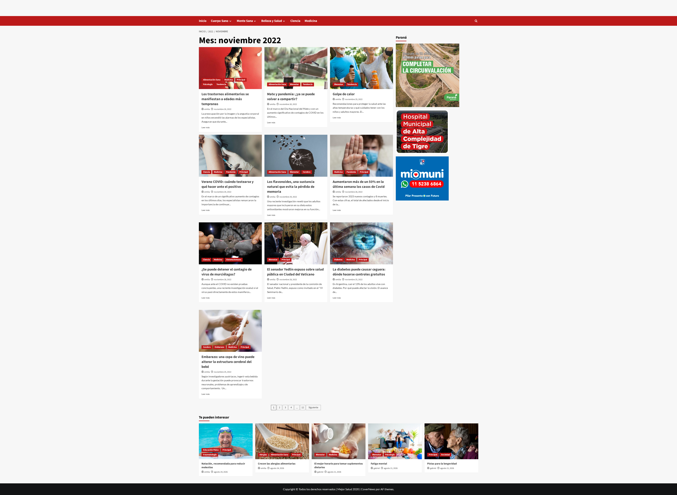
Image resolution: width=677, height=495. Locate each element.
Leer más (206, 127)
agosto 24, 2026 (221, 471)
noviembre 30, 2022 (222, 109)
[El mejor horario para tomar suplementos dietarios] (338, 441)
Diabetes (338, 259)
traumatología (209, 454)
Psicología (207, 84)
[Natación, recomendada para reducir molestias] (226, 441)
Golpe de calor (344, 94)
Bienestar (294, 84)
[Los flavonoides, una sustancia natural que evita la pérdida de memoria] (295, 156)
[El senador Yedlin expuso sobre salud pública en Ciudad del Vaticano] (295, 243)
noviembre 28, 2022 (353, 191)
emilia (207, 109)
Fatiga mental (379, 464)
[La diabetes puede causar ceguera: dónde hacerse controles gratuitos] (361, 243)
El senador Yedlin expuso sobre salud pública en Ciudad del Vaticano (295, 272)
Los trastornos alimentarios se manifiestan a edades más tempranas (225, 99)
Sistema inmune (233, 259)
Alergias (263, 454)
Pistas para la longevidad (442, 464)
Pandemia (230, 172)
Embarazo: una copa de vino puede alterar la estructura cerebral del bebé (228, 361)
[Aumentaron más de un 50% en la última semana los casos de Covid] (361, 156)
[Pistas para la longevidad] (451, 441)
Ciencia (295, 21)
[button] (476, 21)
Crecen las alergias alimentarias (276, 464)
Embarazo (219, 347)
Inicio (202, 21)
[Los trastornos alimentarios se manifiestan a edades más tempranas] (230, 68)
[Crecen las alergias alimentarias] (282, 441)
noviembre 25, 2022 (353, 279)
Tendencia (221, 84)
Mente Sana (245, 21)
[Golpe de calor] (361, 68)
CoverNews (368, 489)
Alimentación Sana (211, 79)
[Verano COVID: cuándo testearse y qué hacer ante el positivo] (230, 156)
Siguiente (313, 407)
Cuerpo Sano (219, 21)
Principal (241, 79)
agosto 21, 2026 (334, 471)
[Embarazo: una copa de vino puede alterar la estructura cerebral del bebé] (230, 331)
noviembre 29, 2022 (353, 99)
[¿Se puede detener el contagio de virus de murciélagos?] (230, 243)
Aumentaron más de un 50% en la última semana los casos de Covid (359, 184)
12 (302, 407)
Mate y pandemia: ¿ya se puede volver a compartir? (291, 97)
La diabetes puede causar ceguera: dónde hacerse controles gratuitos (359, 272)
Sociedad (445, 454)
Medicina (311, 21)
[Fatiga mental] (395, 441)
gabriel (320, 471)
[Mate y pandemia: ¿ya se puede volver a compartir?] (295, 68)
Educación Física (210, 449)
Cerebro (306, 172)
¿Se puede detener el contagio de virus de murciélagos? (227, 272)
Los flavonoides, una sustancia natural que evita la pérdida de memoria (291, 186)
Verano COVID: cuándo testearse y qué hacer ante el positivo (228, 184)
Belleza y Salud (271, 21)
